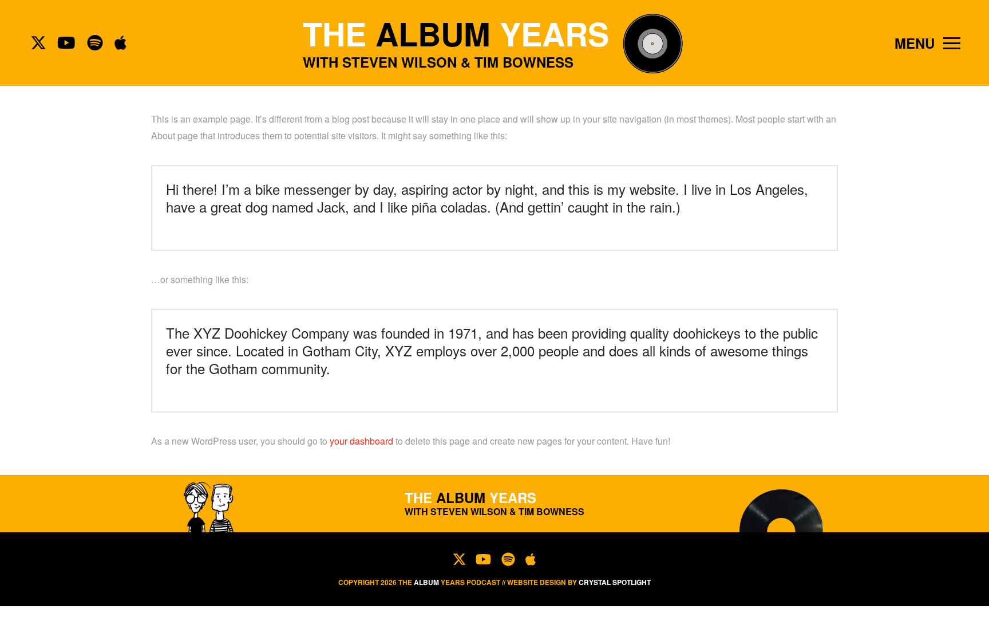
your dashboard (361, 440)
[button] (927, 43)
